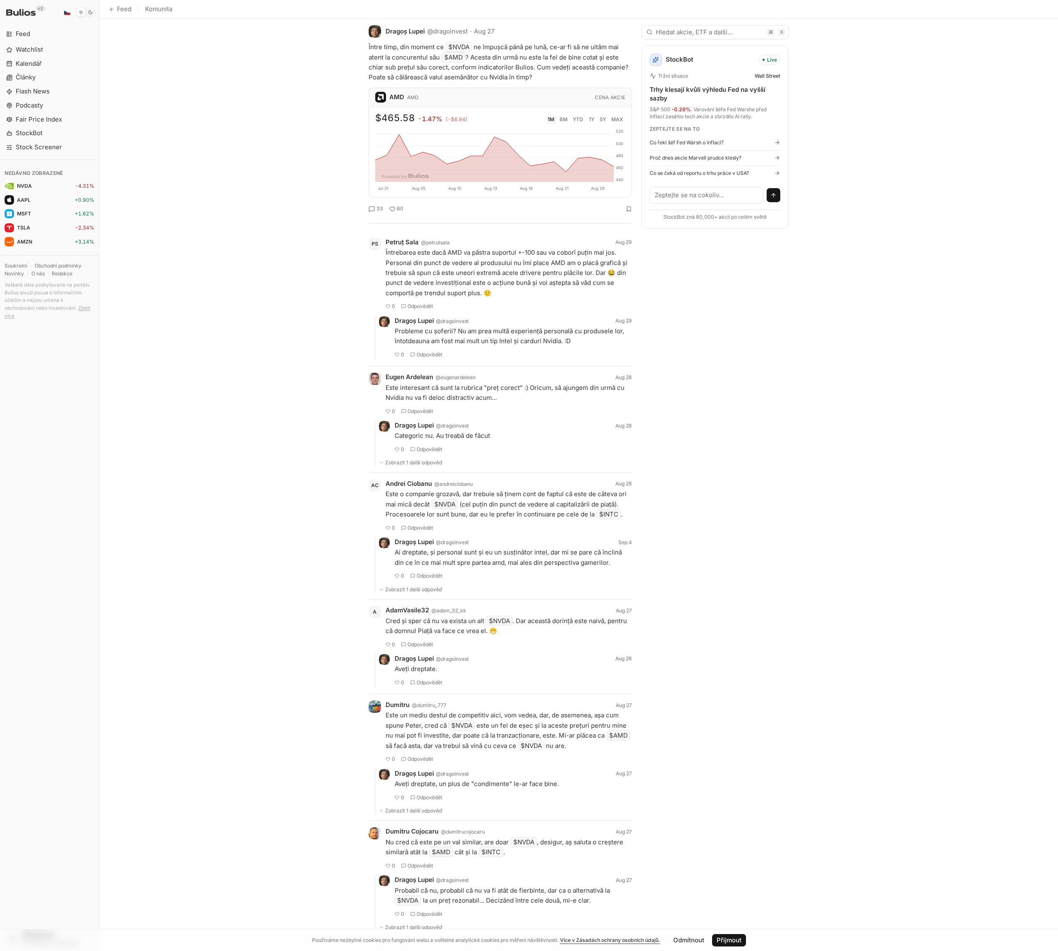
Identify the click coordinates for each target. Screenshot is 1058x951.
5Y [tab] (603, 119)
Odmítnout (688, 940)
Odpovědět (420, 306)
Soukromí (16, 266)
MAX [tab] (617, 119)
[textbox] (707, 195)
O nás (38, 273)
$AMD (453, 57)
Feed (124, 9)
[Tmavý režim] (86, 12)
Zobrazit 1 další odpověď (414, 462)
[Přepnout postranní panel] (99, 475)
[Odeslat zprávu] (774, 195)
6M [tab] (563, 119)
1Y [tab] (591, 119)
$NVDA (458, 47)
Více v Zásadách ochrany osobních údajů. (610, 940)
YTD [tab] (578, 119)
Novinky (14, 273)
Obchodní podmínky (58, 266)
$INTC (608, 514)
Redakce (62, 273)
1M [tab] (551, 119)
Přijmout (729, 940)
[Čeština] (67, 12)
